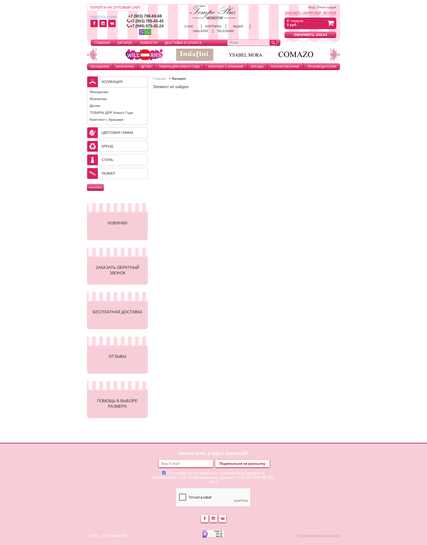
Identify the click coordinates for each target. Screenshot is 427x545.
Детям (146, 66)
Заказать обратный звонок (310, 13)
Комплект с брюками (225, 66)
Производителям (321, 66)
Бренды (257, 66)
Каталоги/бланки (285, 66)
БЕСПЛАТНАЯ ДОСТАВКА (117, 312)
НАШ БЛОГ (201, 31)
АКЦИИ (238, 26)
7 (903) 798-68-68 (146, 16)
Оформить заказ (310, 35)
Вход (311, 7)
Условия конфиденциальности (318, 535)
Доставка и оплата (183, 43)
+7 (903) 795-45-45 (147, 21)
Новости (148, 43)
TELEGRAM (225, 31)
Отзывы (117, 356)
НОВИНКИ (117, 223)
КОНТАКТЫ (213, 26)
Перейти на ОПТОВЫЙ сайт (115, 7)
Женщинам (99, 66)
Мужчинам (125, 66)
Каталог (125, 43)
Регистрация (327, 7)
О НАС (189, 26)
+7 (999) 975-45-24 (147, 26)
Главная (102, 43)
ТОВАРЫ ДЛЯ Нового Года (179, 66)
